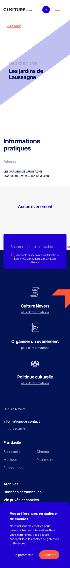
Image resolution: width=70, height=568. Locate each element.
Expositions (13, 468)
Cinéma (43, 452)
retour (15, 26)
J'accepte (49, 555)
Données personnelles (23, 492)
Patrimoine (45, 460)
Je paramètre (23, 555)
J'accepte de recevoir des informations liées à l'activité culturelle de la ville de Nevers (36, 259)
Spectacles (12, 452)
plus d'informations (35, 312)
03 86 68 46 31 (15, 429)
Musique (10, 460)
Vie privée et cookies (21, 500)
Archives (11, 484)
